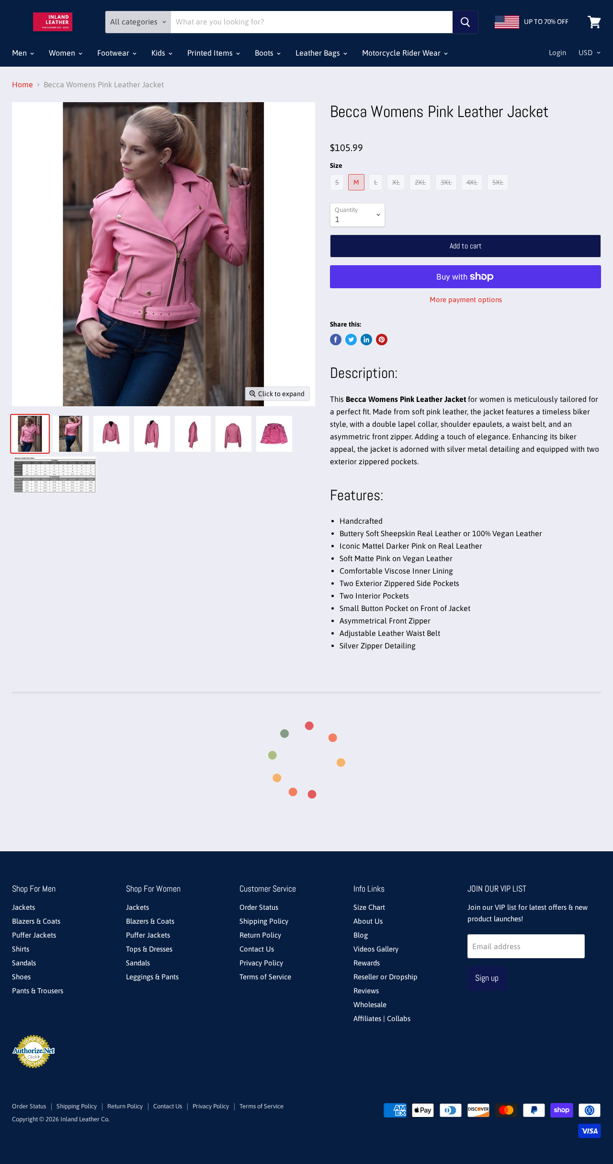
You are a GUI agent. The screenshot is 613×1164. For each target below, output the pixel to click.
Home (22, 84)
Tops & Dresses (149, 949)
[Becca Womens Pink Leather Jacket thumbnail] (30, 434)
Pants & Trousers (37, 991)
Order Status (258, 907)
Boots (265, 52)
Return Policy (260, 935)
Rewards (366, 963)
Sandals (24, 963)
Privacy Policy (261, 963)
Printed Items (211, 52)
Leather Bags (318, 52)
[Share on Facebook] (335, 339)
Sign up (487, 977)
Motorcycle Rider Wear (402, 52)
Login (557, 52)
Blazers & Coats (36, 921)
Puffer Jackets (34, 935)
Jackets (23, 907)
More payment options (466, 299)
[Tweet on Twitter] (351, 339)
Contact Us (256, 949)
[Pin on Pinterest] (381, 339)
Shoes (21, 977)
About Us (368, 921)
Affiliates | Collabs (381, 1018)
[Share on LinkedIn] (366, 339)
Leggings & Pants (152, 977)
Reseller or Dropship (385, 977)
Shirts (20, 949)
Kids (159, 52)
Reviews (366, 991)
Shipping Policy (263, 921)
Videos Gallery (375, 949)
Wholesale (369, 1004)
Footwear (114, 52)
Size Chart (369, 907)
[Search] (465, 22)
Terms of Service (265, 977)
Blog (360, 935)
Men (20, 52)
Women (63, 52)
